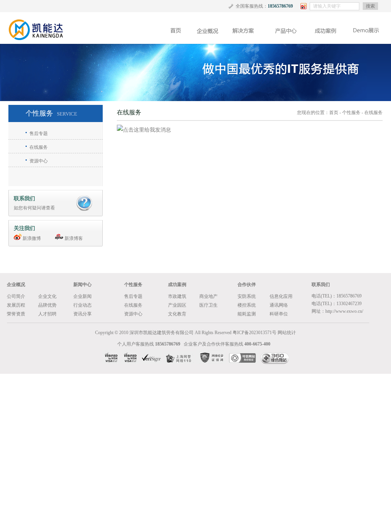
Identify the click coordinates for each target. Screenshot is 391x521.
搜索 (370, 6)
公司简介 (16, 296)
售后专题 (38, 133)
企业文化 (47, 296)
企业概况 (16, 284)
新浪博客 (73, 238)
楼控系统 (247, 305)
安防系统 (247, 296)
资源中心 (38, 161)
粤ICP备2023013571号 (254, 332)
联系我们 (321, 284)
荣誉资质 (16, 314)
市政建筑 (177, 296)
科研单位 (279, 314)
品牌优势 (47, 305)
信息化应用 (281, 296)
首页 (333, 112)
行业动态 (82, 305)
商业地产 (208, 296)
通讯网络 (279, 305)
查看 (50, 208)
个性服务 (351, 112)
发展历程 (16, 305)
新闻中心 (82, 284)
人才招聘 (47, 314)
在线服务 (38, 147)
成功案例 (177, 284)
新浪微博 (31, 238)
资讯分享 (82, 314)
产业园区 (177, 305)
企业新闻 (82, 296)
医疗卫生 (208, 305)
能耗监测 (247, 314)
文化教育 (177, 314)
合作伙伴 (247, 284)
